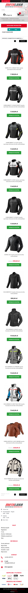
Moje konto (4, 552)
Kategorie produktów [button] (14, 25)
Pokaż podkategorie (7, 32)
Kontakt (23, 1)
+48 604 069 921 (9, 557)
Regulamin (4, 529)
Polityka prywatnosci (6, 536)
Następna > (23, 41)
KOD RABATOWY (6, 1)
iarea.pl (16, 591)
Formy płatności (5, 543)
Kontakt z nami (5, 549)
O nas (2, 532)
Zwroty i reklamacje (6, 534)
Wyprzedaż (4, 545)
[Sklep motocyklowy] (14, 5)
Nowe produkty (5, 547)
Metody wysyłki (5, 527)
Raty (2, 538)
